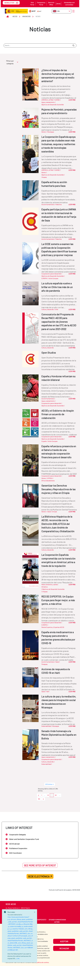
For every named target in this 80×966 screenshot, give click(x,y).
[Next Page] (43, 799)
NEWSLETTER (9, 3)
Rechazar (64, 948)
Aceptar (64, 941)
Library (58, 3)
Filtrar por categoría (10, 62)
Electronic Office (51, 3)
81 (49, 795)
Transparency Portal (41, 3)
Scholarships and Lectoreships (69, 3)
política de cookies (42, 962)
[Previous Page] (38, 795)
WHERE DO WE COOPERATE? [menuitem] (36, 920)
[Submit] (73, 45)
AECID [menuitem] (16, 920)
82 (52, 795)
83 (56, 795)
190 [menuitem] (39, 799)
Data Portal (32, 3)
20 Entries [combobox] (48, 784)
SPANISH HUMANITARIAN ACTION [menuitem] (57, 921)
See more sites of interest (40, 865)
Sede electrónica (39, 876)
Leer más (71, 100)
